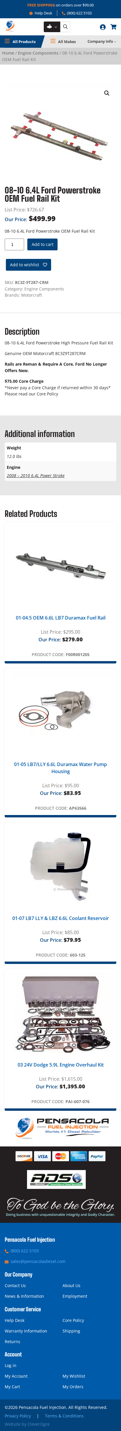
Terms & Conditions (64, 1416)
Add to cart (42, 244)
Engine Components (38, 53)
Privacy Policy (18, 1416)
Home (8, 53)
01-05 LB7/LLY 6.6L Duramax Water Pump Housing (60, 768)
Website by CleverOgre (27, 1424)
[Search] (65, 27)
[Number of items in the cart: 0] (113, 26)
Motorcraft (31, 295)
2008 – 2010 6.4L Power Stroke (36, 475)
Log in (10, 1365)
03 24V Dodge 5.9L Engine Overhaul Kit (61, 1065)
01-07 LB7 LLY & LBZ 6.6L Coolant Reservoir (60, 918)
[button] (107, 93)
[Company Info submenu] (115, 41)
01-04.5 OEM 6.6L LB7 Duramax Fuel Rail (60, 618)
